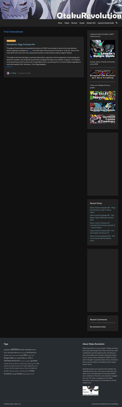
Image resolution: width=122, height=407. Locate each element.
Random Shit (91, 23)
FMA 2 (30, 358)
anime (15, 349)
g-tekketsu (27, 361)
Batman (16, 352)
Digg (30, 50)
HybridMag (114, 404)
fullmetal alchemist (12, 361)
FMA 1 (26, 358)
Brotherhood (31, 352)
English (18, 358)
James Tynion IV (32, 363)
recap (14, 374)
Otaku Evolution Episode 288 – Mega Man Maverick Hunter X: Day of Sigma (102, 210)
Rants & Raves (11, 40)
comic (10, 355)
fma (22, 358)
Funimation (22, 361)
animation (7, 350)
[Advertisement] (102, 164)
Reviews (74, 23)
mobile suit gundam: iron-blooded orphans (19, 371)
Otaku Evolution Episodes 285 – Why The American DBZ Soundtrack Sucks (102, 238)
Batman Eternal (22, 352)
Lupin (25, 366)
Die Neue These (30, 355)
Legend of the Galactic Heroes (12, 366)
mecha (17, 368)
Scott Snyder (26, 374)
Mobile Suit (27, 368)
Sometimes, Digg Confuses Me (21, 44)
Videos (66, 23)
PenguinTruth (97, 350)
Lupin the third (10, 368)
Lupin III (30, 366)
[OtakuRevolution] (61, 9)
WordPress (103, 404)
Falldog (14, 73)
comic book (15, 355)
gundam (34, 361)
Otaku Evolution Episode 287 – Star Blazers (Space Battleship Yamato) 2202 (102, 217)
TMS (31, 374)
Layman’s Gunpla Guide (106, 23)
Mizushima (21, 368)
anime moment (25, 349)
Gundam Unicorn (8, 363)
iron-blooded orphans (22, 363)
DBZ (25, 355)
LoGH (21, 366)
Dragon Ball (8, 358)
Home (60, 23)
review (19, 373)
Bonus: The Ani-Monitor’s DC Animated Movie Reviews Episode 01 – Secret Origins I (102, 225)
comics (20, 355)
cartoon (6, 355)
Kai (38, 363)
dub (15, 358)
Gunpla (81, 23)
